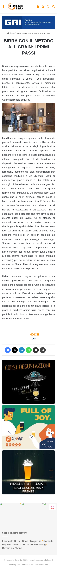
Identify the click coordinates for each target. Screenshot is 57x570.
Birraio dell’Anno (12, 548)
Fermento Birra (11, 541)
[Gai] (28, 22)
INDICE (34, 334)
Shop (25, 541)
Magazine (35, 541)
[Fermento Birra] (15, 6)
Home (11, 33)
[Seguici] (52, 507)
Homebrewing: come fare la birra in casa (33, 33)
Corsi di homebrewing (33, 544)
